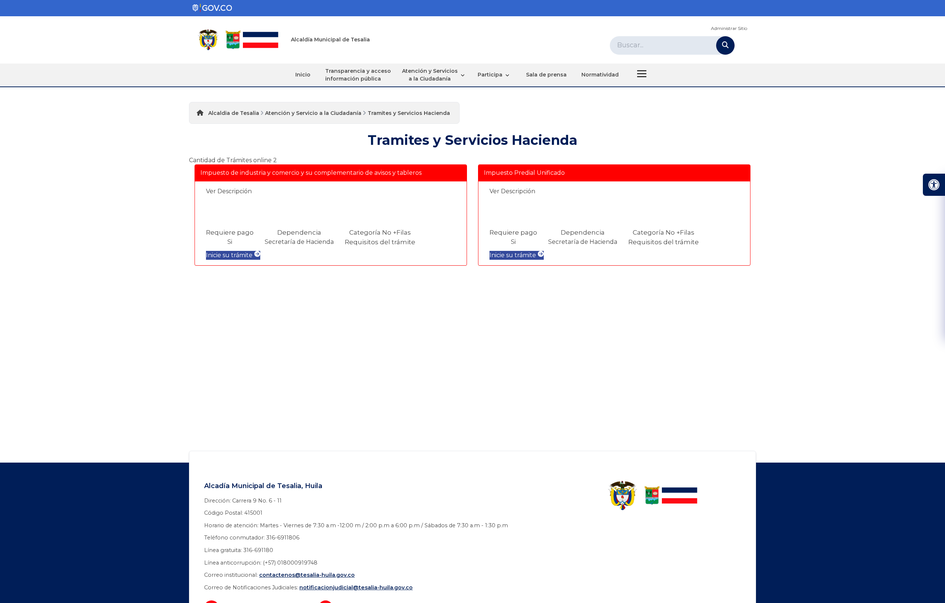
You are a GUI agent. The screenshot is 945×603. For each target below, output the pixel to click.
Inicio (302, 74)
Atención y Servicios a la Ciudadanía (430, 75)
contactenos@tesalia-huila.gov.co (307, 575)
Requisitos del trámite (380, 242)
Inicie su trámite (229, 255)
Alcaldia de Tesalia (233, 113)
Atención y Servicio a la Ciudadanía (313, 113)
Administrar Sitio (729, 28)
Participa (490, 74)
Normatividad (600, 74)
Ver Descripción (229, 191)
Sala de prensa (546, 74)
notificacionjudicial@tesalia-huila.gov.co (356, 587)
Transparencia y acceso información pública (358, 75)
